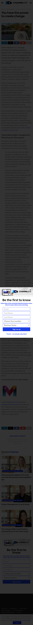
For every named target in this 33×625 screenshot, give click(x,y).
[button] (30, 289)
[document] (16, 312)
